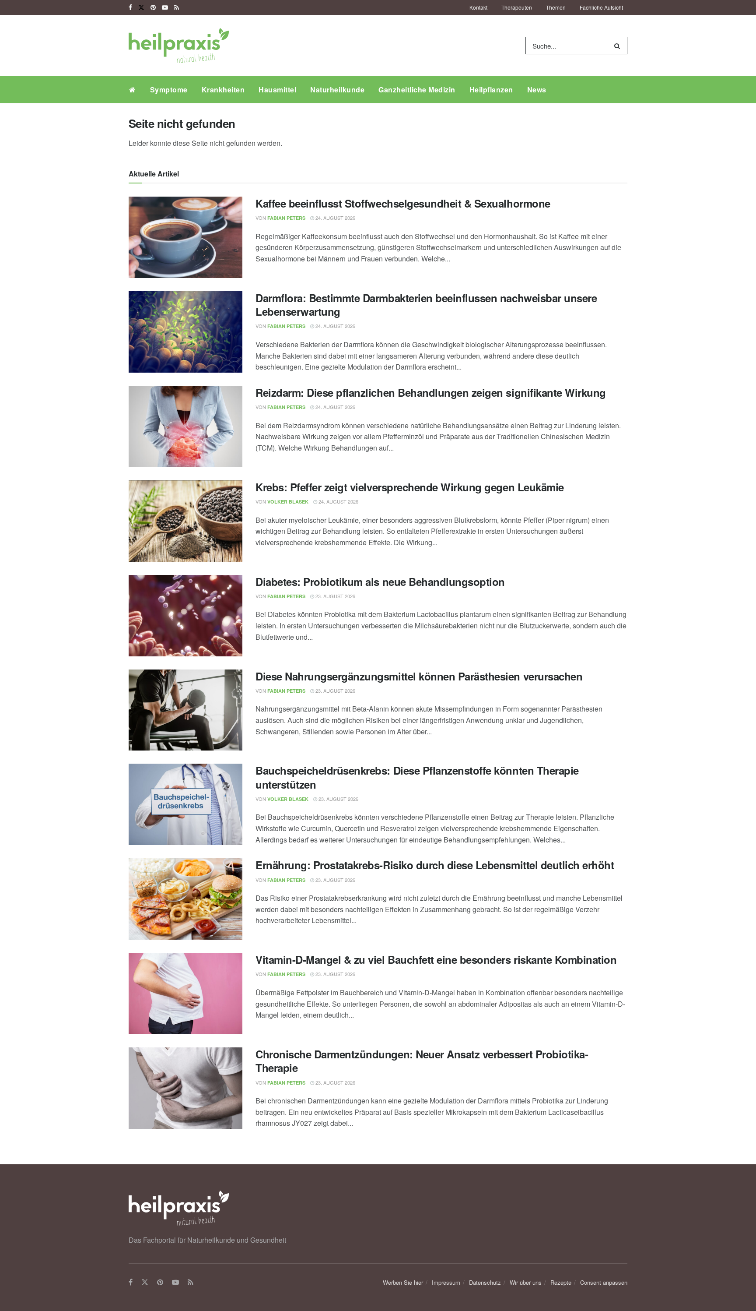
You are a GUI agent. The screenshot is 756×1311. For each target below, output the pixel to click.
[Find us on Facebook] (130, 7)
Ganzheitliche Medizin (416, 90)
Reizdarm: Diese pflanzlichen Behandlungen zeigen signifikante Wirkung (431, 392)
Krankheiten (223, 90)
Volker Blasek (287, 501)
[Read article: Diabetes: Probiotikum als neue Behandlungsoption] (185, 615)
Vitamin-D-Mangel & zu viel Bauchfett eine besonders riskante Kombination (436, 959)
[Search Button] (619, 45)
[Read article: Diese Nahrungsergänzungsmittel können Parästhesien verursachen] (185, 710)
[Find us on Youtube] (165, 7)
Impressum (446, 1282)
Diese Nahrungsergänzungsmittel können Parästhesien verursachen (419, 676)
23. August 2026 (334, 595)
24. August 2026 (334, 217)
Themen (556, 7)
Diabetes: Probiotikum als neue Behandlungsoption (380, 581)
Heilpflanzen (491, 90)
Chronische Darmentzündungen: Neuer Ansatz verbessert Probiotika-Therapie (422, 1061)
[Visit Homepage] (179, 45)
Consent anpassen (603, 1282)
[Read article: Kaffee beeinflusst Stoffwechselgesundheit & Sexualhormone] (185, 237)
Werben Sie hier (403, 1282)
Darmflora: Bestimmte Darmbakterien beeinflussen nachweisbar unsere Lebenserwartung (426, 304)
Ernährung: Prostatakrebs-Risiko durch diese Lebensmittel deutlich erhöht (435, 864)
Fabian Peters (286, 218)
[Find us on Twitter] (141, 7)
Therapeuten (516, 7)
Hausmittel (277, 90)
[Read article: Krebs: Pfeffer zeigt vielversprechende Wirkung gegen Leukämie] (185, 521)
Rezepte (560, 1282)
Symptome (169, 90)
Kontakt (478, 7)
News (536, 90)
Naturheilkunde (337, 90)
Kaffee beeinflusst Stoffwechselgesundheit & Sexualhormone (403, 203)
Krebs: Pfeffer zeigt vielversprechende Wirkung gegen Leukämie (410, 486)
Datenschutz (485, 1282)
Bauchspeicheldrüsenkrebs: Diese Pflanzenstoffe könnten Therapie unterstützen (417, 777)
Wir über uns (526, 1282)
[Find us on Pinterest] (153, 7)
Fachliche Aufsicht (601, 7)
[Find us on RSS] (176, 7)
